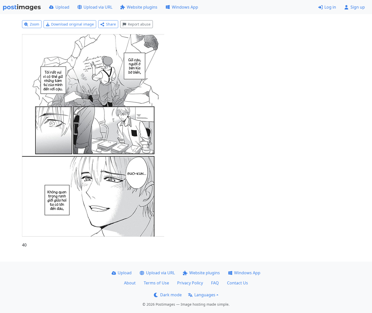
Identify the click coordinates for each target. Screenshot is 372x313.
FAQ (215, 283)
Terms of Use (156, 283)
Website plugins (142, 7)
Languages (204, 295)
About (130, 283)
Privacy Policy (190, 283)
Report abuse (139, 24)
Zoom (34, 24)
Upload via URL (98, 7)
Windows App (185, 7)
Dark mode (171, 295)
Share (111, 24)
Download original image (72, 24)
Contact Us (237, 283)
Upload (62, 7)
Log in (330, 7)
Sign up (357, 7)
